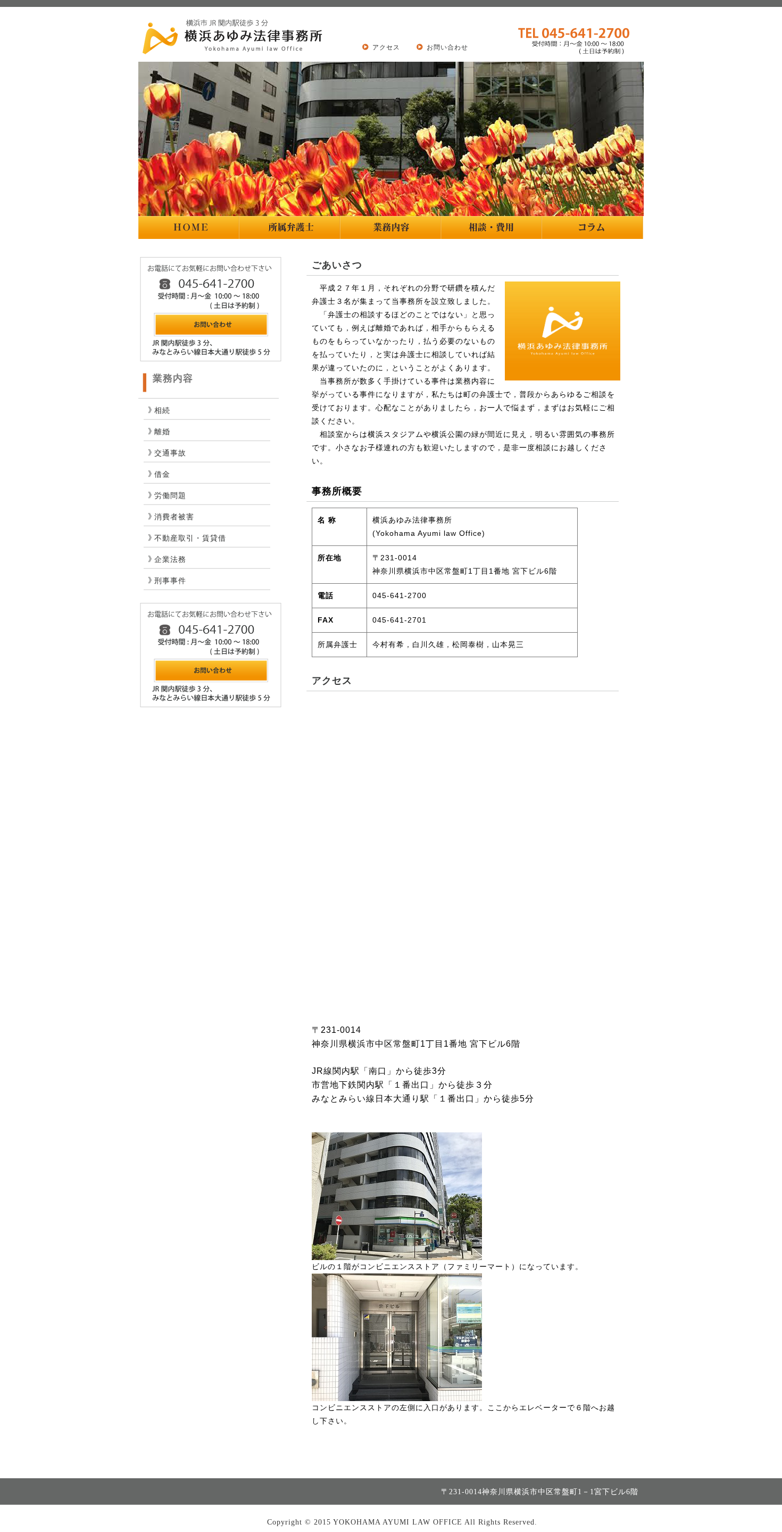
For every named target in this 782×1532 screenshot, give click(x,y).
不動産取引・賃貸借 (190, 538)
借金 (162, 474)
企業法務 (170, 560)
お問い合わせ (447, 47)
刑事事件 (170, 581)
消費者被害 (174, 517)
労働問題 (170, 496)
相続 (162, 411)
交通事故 (170, 453)
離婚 (162, 432)
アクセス (386, 47)
